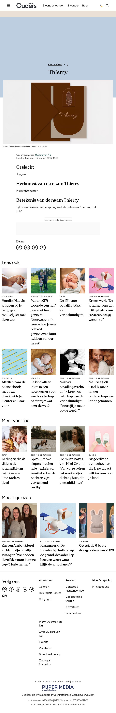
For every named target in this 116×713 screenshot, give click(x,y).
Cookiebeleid (28, 695)
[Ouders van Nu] (26, 5)
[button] (61, 695)
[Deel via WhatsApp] (27, 247)
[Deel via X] (43, 247)
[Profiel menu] (101, 5)
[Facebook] (11, 589)
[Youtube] (25, 589)
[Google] (4, 589)
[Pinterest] (31, 589)
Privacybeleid (43, 695)
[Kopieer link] (19, 247)
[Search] (107, 5)
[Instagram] (18, 589)
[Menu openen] (9, 5)
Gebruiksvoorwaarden (83, 695)
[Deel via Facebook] (35, 247)
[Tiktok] (4, 596)
